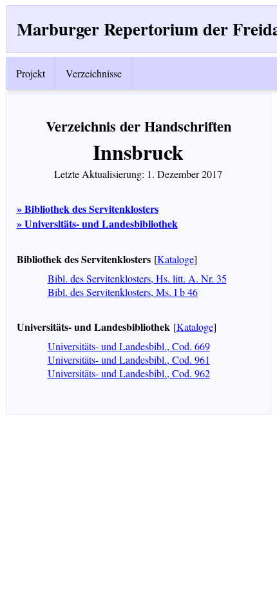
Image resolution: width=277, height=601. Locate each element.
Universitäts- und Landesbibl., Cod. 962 (129, 373)
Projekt (30, 73)
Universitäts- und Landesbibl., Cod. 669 (129, 346)
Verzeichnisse (94, 73)
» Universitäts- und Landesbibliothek (97, 223)
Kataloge (175, 259)
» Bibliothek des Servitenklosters (87, 208)
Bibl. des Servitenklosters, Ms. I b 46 (123, 292)
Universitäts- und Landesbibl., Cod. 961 (129, 359)
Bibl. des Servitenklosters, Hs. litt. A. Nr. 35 (137, 278)
